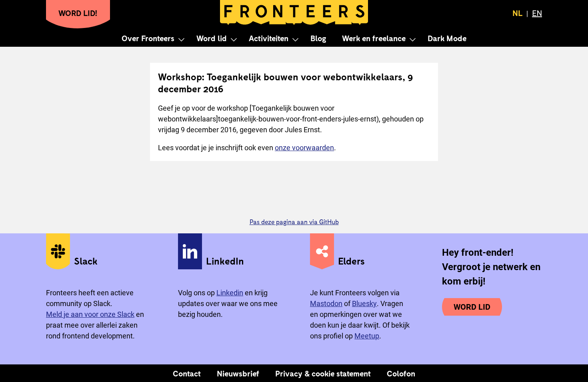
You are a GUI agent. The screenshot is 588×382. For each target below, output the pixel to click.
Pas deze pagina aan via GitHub (294, 221)
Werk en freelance (374, 38)
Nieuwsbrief (238, 373)
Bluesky (364, 303)
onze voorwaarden (304, 147)
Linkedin (229, 292)
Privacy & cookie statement (323, 373)
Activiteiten (268, 38)
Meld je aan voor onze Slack (90, 314)
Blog (318, 38)
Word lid (211, 38)
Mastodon (326, 303)
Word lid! (78, 13)
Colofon (401, 373)
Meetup (366, 336)
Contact (187, 373)
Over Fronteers (148, 38)
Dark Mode (447, 38)
